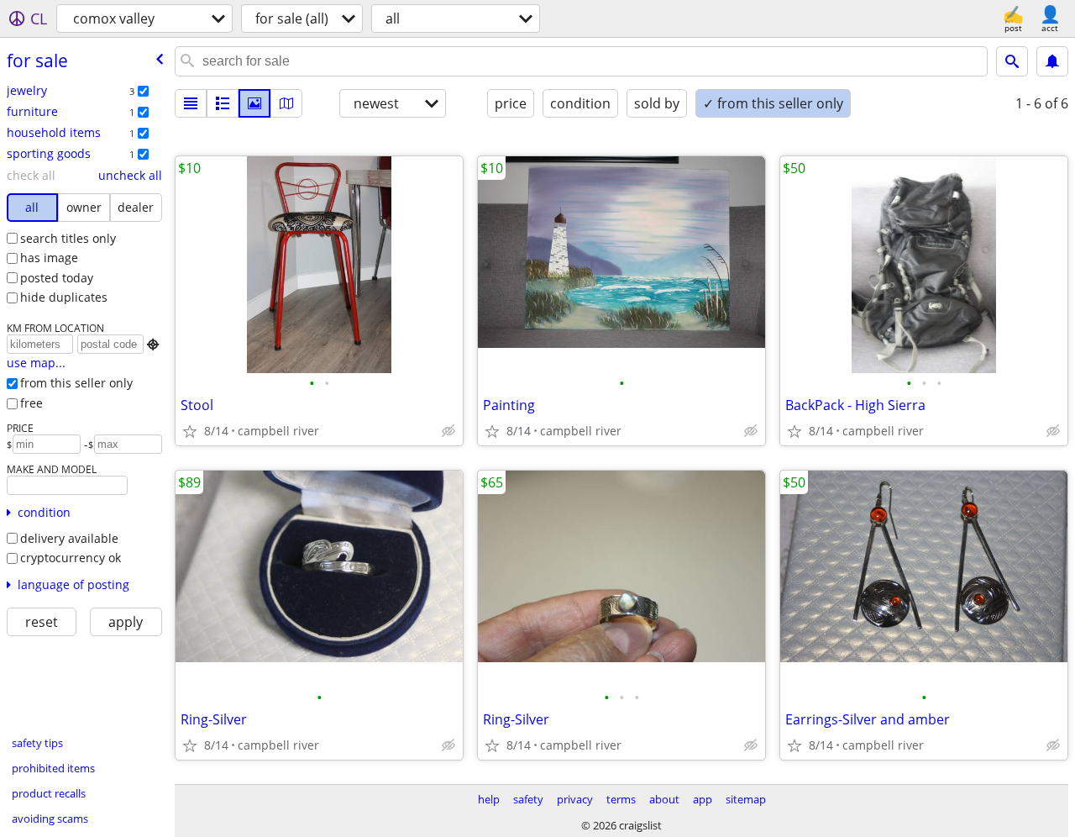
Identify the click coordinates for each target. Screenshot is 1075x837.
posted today (56, 278)
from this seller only (76, 383)
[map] (286, 103)
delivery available (69, 538)
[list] (191, 103)
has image (49, 258)
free (31, 403)
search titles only (68, 238)
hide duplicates (64, 297)
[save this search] (1052, 61)
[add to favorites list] (190, 431)
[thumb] (223, 103)
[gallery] (254, 103)
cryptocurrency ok (70, 558)
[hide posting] (448, 431)
